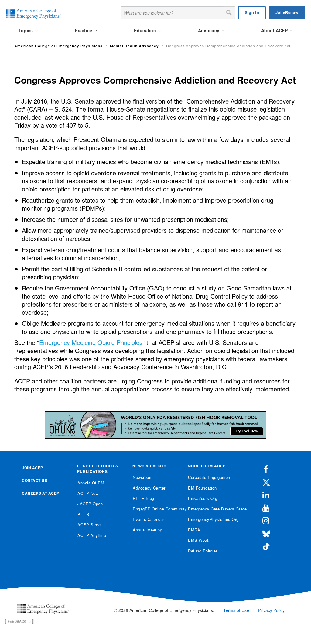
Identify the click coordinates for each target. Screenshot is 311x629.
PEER (83, 514)
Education (145, 30)
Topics (26, 30)
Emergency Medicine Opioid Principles (90, 342)
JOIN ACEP (32, 467)
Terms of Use (236, 610)
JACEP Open (90, 504)
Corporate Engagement (209, 477)
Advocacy (209, 30)
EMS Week (198, 540)
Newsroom (142, 477)
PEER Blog (143, 498)
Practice (84, 30)
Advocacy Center (149, 488)
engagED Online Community (156, 509)
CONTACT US (34, 480)
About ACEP (275, 30)
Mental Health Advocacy (134, 46)
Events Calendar (148, 519)
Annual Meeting (147, 530)
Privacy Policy (271, 610)
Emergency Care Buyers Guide (211, 509)
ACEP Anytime (91, 535)
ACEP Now (87, 493)
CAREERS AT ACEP (40, 493)
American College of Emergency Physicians (58, 46)
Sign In (252, 12)
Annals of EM (90, 483)
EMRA (194, 530)
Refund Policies (203, 551)
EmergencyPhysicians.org (211, 519)
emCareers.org (202, 498)
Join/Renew (286, 12)
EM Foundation (202, 488)
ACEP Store (89, 525)
